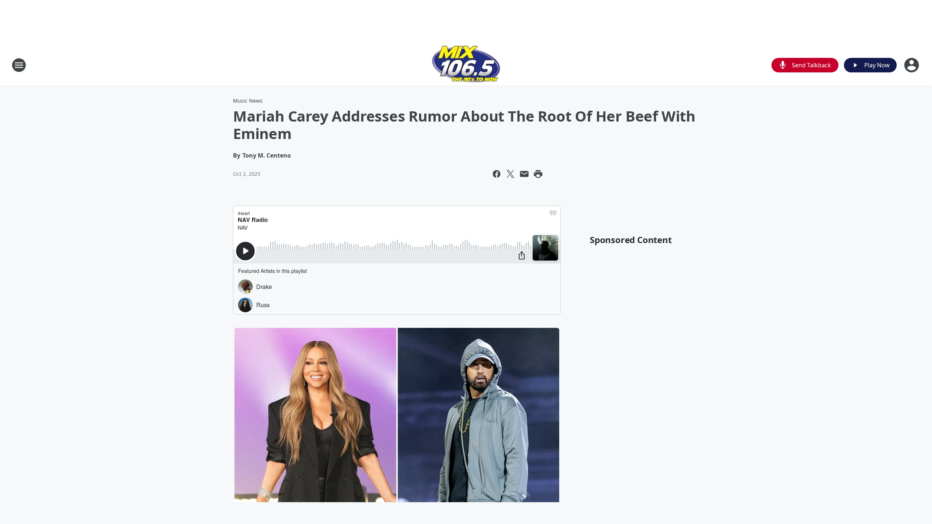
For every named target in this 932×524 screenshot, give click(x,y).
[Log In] (912, 65)
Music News (247, 100)
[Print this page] (538, 174)
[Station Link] (466, 65)
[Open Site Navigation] (19, 65)
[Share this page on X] (510, 174)
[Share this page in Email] (524, 174)
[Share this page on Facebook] (496, 174)
